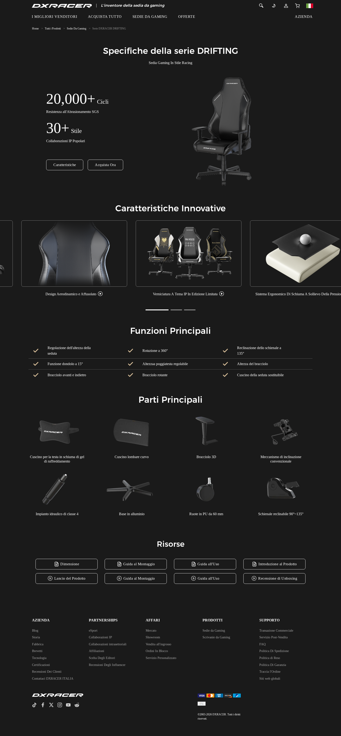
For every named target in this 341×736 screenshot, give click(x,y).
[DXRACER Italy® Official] (62, 5)
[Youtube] (70, 705)
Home (35, 28)
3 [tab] (190, 309)
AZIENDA (303, 17)
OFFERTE (186, 17)
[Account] (286, 5)
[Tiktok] (36, 705)
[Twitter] (53, 705)
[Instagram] (61, 705)
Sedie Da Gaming (76, 28)
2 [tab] (176, 309)
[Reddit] (78, 705)
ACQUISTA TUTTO (105, 17)
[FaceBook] (44, 705)
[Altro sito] (309, 5)
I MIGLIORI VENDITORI (54, 17)
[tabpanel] (74, 258)
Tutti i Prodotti (53, 28)
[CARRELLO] (297, 5)
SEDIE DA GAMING (149, 17)
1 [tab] (157, 309)
